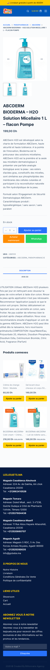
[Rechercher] (28, 11)
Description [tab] (25, 271)
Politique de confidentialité (17, 580)
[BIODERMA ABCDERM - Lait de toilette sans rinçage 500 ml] (36, 417)
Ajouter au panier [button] (13, 398)
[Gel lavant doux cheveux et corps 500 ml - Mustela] (36, 370)
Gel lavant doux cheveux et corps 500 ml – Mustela (36, 388)
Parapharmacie (36, 258)
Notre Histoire (10, 569)
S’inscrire (25, 653)
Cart (5, 600)
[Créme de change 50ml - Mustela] (13, 370)
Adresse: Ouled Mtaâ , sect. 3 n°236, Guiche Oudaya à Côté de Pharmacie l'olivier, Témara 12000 (22, 506)
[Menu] (45, 11)
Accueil (7, 604)
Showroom (8, 596)
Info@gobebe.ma (12, 553)
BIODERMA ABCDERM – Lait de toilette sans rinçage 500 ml (36, 434)
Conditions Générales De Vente (19, 576)
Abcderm (22, 258)
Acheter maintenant (13, 239)
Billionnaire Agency (34, 666)
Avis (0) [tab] (25, 277)
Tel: (14, 513)
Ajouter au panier (32, 230)
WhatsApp (36, 238)
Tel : (14, 491)
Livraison (7, 573)
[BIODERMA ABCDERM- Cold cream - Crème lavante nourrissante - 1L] (13, 417)
